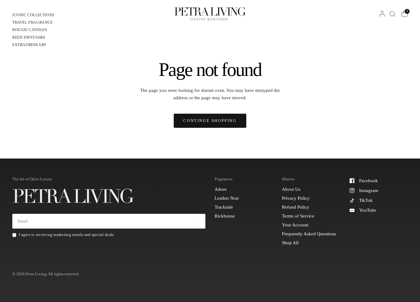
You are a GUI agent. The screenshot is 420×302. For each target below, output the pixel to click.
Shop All (290, 242)
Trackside (224, 207)
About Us (291, 189)
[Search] (392, 14)
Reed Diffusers (28, 37)
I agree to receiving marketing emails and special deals (66, 234)
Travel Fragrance (32, 22)
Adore (221, 189)
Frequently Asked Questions (309, 233)
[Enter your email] (199, 221)
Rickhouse (225, 216)
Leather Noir (227, 198)
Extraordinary (29, 45)
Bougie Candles (29, 30)
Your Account (295, 224)
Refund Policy (295, 207)
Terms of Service (298, 216)
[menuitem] (33, 16)
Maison (288, 179)
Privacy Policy (296, 198)
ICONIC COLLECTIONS (33, 15)
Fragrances (223, 179)
